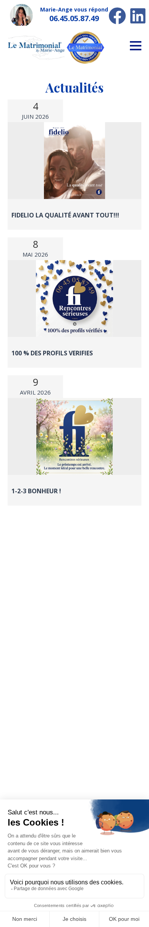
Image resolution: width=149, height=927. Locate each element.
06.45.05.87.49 (74, 18)
